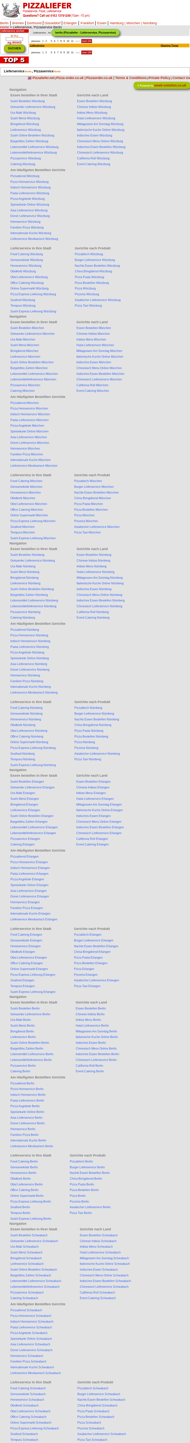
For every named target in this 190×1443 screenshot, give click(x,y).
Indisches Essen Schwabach (99, 1269)
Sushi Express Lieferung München (33, 538)
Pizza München (84, 515)
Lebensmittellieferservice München (33, 379)
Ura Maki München (22, 339)
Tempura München (22, 532)
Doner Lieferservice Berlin (27, 1123)
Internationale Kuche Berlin (28, 1140)
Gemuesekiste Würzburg (26, 259)
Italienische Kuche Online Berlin (97, 1037)
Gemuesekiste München (26, 486)
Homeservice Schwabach (27, 1399)
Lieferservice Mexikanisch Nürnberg (34, 692)
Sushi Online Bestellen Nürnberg (32, 589)
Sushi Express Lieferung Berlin (30, 1218)
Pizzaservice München (25, 385)
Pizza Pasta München (88, 503)
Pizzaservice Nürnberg (25, 612)
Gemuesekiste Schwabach (28, 1394)
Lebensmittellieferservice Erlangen (33, 833)
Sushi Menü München (24, 345)
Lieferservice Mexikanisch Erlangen (33, 919)
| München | (133, 23)
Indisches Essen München (93, 362)
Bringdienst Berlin (22, 1031)
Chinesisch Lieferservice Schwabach (104, 1286)
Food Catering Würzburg (26, 254)
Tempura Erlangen (22, 986)
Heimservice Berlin (22, 1129)
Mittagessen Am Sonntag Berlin (96, 1031)
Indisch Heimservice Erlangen (30, 867)
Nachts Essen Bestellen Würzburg (97, 265)
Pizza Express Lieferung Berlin (30, 1201)
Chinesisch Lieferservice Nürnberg (99, 606)
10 (68, 41)
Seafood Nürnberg (22, 753)
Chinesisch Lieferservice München (99, 379)
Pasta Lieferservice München (29, 420)
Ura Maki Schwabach (24, 1246)
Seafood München (22, 526)
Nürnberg (150, 23)
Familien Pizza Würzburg (27, 227)
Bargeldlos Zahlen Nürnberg (29, 594)
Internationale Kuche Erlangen (30, 913)
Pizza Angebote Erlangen (27, 879)
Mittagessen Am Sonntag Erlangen (99, 804)
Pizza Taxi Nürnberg (87, 759)
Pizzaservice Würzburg (25, 158)
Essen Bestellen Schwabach (99, 1235)
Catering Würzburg (22, 164)
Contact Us (181, 78)
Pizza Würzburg (85, 288)
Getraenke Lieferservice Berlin (30, 1014)
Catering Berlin (20, 1071)
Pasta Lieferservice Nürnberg (29, 646)
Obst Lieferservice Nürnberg (28, 730)
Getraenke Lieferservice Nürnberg (32, 560)
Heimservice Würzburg (25, 221)
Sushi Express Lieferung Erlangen (32, 991)
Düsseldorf (52, 23)
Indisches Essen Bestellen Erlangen (100, 827)
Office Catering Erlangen (26, 963)
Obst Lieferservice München (28, 503)
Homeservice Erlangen (25, 946)
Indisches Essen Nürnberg (94, 589)
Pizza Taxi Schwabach (92, 1439)
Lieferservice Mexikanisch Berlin (31, 1146)
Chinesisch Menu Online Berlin (96, 1048)
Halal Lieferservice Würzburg (96, 118)
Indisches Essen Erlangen (93, 815)
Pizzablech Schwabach (92, 1388)
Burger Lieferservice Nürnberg (94, 713)
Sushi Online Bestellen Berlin (29, 1042)
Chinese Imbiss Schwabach (98, 1241)
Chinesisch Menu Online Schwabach (104, 1275)
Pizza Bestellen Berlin (84, 1190)
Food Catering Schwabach (28, 1388)
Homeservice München (25, 492)
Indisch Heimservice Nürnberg (30, 641)
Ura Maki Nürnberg (22, 566)
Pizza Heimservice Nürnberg (29, 635)
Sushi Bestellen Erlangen (27, 781)
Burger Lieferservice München (94, 486)
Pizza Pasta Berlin (82, 1184)
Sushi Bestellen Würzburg (27, 101)
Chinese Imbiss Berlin (90, 1014)
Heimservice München (25, 448)
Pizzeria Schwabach (90, 1428)
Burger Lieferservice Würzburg (95, 259)
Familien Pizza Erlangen (26, 908)
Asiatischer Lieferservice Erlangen (96, 980)
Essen (102, 23)
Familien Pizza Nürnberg (26, 681)
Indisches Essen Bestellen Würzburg (101, 147)
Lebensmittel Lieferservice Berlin (31, 1054)
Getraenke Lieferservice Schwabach (34, 1241)
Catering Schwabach (24, 1298)
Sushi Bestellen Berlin (25, 1008)
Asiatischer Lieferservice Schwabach (101, 1434)
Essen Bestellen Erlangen (93, 781)
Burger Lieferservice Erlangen (93, 940)
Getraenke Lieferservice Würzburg (32, 106)
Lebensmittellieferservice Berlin (31, 1059)
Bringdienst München (24, 350)
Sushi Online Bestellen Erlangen (31, 815)
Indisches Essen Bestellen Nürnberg (101, 600)
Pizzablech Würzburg (89, 254)
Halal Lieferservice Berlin (92, 1025)
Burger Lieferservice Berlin (87, 1167)
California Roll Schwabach (97, 1292)
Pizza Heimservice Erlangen (29, 862)
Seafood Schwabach (24, 1434)
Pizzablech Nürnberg (88, 707)
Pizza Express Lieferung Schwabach (34, 1428)
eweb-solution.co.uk (170, 85)
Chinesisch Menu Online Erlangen (99, 821)
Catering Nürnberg (22, 617)
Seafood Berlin (20, 1207)
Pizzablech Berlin (81, 1161)
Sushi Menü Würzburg (25, 118)
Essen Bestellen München (93, 328)
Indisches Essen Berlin (91, 1042)
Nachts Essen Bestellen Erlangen (96, 946)
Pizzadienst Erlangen (24, 856)
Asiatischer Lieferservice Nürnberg (97, 753)
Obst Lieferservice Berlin (26, 1184)
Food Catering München (26, 481)
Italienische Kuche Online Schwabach (105, 1263)
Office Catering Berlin (24, 1190)
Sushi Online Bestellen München (32, 362)
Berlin (4, 23)
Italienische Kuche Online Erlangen (99, 810)
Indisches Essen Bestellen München (100, 373)
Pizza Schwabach (89, 1422)
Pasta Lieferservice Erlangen (29, 873)
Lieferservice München (25, 356)
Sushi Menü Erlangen (24, 798)
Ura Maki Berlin (20, 1019)
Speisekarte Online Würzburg (29, 204)
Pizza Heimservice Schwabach (30, 1315)
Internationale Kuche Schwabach (32, 1367)
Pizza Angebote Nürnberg (27, 652)
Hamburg (117, 23)
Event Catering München (92, 390)
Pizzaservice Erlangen (25, 838)
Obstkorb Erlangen (22, 951)
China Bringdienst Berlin (86, 1178)
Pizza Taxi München (87, 532)
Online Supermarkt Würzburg (29, 288)
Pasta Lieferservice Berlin (27, 1100)
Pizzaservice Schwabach (27, 1292)
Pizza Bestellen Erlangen (90, 963)
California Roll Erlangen (92, 838)
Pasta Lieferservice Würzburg (29, 193)
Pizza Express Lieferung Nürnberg (33, 747)
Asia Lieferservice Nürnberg (28, 664)
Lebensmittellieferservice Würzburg (33, 152)
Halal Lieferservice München (95, 345)
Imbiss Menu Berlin (88, 1019)
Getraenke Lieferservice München (32, 333)
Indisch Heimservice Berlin (28, 1094)
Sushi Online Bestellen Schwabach (33, 1269)
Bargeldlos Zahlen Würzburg (29, 141)
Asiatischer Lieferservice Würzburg (98, 300)
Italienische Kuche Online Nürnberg (100, 583)
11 (72, 41)
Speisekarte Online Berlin (27, 1111)
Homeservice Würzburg (25, 265)
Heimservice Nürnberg (25, 675)
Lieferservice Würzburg (25, 129)
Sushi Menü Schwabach (26, 1252)
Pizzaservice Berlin (23, 1065)
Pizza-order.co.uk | (71, 78)
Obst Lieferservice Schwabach (30, 1411)
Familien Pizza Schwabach (28, 1361)
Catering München (22, 390)
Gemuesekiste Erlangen (26, 940)
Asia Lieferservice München (28, 437)
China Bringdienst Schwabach (97, 1405)
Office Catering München (26, 509)
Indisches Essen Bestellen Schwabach (105, 1281)
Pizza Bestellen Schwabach (95, 1416)
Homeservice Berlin (23, 1172)
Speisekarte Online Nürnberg (29, 658)
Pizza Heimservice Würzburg (29, 181)
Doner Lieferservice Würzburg (30, 216)
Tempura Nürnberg (22, 759)
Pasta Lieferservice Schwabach (31, 1327)
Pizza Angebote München (27, 425)
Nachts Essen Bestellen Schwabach (101, 1399)
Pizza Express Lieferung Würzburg (33, 294)
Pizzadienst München (24, 402)
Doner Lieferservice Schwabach (31, 1350)
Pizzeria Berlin (79, 1201)
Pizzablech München (88, 481)
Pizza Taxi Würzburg (88, 305)
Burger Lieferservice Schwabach (98, 1394)
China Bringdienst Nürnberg (92, 725)
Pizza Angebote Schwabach (29, 1333)
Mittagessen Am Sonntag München (99, 350)
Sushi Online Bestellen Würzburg (32, 135)
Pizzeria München (86, 521)
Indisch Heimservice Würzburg (30, 187)
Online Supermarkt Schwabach (30, 1422)
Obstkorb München (22, 498)
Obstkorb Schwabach (24, 1405)
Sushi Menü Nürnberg (24, 572)
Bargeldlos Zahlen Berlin (26, 1048)
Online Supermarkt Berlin (27, 1195)
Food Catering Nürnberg (26, 707)
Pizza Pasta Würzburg (89, 277)
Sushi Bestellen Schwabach (29, 1235)
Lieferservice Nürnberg (25, 583)
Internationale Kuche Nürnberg (30, 686)
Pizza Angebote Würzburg (27, 198)
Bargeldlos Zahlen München (29, 368)
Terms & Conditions (131, 78)
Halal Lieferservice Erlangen (95, 798)
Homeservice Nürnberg (25, 719)
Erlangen (70, 23)
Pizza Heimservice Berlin (27, 1089)
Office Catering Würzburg (27, 282)
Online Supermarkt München (29, 515)
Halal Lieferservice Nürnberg (95, 572)
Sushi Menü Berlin (22, 1025)
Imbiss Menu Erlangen (91, 793)
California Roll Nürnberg (93, 612)
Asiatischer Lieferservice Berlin (90, 1207)
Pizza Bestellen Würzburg (92, 282)
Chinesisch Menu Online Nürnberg (99, 594)
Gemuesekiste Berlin (24, 1167)
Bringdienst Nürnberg (24, 577)
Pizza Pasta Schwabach (93, 1411)
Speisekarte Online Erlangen (29, 885)
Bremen (18, 23)
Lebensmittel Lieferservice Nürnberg (34, 600)
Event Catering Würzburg (93, 164)
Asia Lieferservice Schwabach (30, 1344)
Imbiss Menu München (91, 339)
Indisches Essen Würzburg (94, 135)
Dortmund (34, 23)
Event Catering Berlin (90, 1071)
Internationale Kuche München (30, 459)
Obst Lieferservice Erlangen (28, 957)
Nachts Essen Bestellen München (96, 492)
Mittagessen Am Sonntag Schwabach (104, 1258)
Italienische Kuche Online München (99, 356)
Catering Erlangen (22, 844)
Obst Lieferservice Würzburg (29, 277)
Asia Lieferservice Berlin (26, 1117)
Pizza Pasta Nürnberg (88, 730)
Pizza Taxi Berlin (81, 1212)
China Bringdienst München (92, 498)
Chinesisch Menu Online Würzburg (100, 141)
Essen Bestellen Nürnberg (94, 554)
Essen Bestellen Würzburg (94, 101)
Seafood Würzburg (22, 300)
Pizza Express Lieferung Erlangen (32, 974)
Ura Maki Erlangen (22, 793)
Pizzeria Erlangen (86, 974)
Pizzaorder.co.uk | (100, 78)
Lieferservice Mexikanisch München (34, 465)
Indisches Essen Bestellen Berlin (97, 1054)
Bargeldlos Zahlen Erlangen (29, 821)
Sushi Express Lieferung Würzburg (33, 311)
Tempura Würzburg (22, 305)
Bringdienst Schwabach (26, 1258)
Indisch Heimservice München (30, 414)
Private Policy (159, 78)
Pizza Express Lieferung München (32, 521)
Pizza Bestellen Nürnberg (91, 736)
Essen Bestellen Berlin (91, 1008)
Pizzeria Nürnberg (86, 747)
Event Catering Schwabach (98, 1298)
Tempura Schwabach (24, 1439)
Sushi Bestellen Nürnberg (27, 554)
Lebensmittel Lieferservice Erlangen (34, 827)
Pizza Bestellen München (91, 509)
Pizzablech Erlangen (87, 934)
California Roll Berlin (89, 1065)
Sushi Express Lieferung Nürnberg (33, 765)
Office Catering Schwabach (28, 1416)
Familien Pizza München (26, 454)
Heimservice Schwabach (26, 1355)
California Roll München (92, 385)
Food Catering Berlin (24, 1161)
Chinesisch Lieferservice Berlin (96, 1059)
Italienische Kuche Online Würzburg (100, 129)
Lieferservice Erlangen (25, 810)
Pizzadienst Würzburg (24, 176)
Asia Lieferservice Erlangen (28, 890)
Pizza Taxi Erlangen (87, 986)
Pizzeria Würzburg (87, 294)
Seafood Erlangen (22, 980)
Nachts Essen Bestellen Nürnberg (96, 719)
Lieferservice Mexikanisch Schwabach (35, 1373)
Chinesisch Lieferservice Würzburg (100, 152)
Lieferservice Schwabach (27, 1263)
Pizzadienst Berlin (22, 1083)
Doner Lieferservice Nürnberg (29, 669)
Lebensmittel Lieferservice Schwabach (35, 1281)
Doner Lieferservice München (29, 442)
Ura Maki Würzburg (23, 112)
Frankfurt (88, 23)
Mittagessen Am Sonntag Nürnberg (100, 577)
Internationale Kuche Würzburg (30, 233)
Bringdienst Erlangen (24, 804)
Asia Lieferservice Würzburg (29, 210)
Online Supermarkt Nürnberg (29, 742)
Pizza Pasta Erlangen (88, 957)
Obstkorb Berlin (20, 1178)
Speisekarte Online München (29, 431)
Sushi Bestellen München (27, 328)
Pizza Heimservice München (29, 408)
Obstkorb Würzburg (23, 271)
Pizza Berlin (78, 1195)
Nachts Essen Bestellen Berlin (90, 1172)
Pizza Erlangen (84, 969)
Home (4, 27)
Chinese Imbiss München (93, 333)
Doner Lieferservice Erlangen (29, 896)
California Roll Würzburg (93, 158)
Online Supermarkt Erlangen (29, 969)
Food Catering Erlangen (26, 934)
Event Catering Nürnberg (93, 617)
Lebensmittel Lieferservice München (34, 373)
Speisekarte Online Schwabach (31, 1338)
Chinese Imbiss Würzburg (94, 106)
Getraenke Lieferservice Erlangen (32, 787)
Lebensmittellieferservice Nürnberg (33, 606)
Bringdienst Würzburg (24, 124)
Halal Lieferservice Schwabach (100, 1252)
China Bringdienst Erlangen (92, 951)
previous (35, 41)
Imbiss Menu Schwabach (96, 1246)
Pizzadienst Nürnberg (24, 629)
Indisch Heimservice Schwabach (31, 1321)
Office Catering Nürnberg (26, 736)
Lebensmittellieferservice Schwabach (35, 1286)
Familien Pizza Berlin (24, 1134)
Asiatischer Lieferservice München (96, 526)
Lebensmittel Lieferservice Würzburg (34, 147)
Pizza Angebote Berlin (25, 1106)
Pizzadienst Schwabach (26, 1310)
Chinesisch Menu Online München (99, 368)
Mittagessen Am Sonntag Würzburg (100, 124)
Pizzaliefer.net (43, 78)
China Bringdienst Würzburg (93, 271)
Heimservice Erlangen (25, 902)
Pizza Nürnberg (84, 742)
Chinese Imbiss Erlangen (92, 787)
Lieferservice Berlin (23, 1037)
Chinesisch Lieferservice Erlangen (99, 833)
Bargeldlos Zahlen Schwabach (30, 1275)
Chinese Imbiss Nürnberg (93, 560)
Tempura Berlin (20, 1212)
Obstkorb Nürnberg (22, 725)
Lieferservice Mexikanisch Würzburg (34, 238)
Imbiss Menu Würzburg (92, 112)
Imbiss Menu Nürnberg (92, 566)
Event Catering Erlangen (92, 844)
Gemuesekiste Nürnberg (26, 713)
